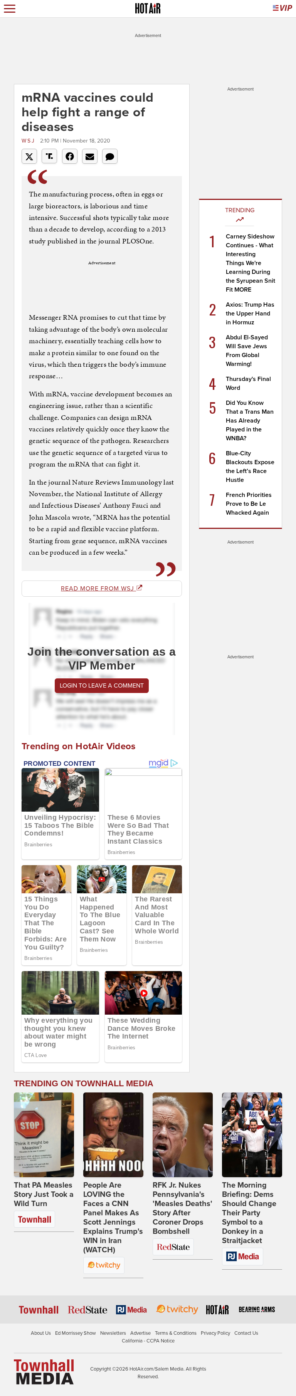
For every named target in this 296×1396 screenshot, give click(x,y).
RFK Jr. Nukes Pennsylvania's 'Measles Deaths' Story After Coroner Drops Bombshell (182, 1208)
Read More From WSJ (98, 588)
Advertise (140, 1333)
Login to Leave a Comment (102, 686)
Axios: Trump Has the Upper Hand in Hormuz (250, 313)
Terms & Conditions (176, 1333)
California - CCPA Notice (148, 1341)
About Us (41, 1333)
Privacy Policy (215, 1333)
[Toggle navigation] (9, 8)
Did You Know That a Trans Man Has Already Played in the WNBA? (250, 420)
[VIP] (282, 8)
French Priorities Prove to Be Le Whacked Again (249, 504)
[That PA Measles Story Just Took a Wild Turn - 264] (44, 1134)
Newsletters (113, 1333)
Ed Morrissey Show (75, 1333)
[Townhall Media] (44, 1372)
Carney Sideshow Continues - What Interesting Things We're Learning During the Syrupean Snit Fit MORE (250, 263)
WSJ (30, 141)
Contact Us (246, 1333)
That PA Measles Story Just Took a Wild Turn (44, 1194)
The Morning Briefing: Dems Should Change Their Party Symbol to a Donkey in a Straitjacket (249, 1213)
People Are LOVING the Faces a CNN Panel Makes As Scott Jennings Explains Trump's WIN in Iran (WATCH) (113, 1218)
